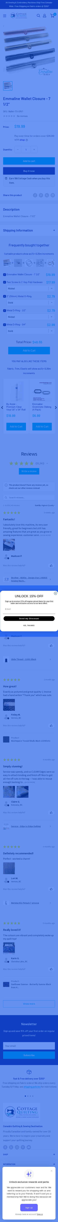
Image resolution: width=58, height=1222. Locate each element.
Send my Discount (29, 619)
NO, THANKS (29, 625)
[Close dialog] (55, 593)
